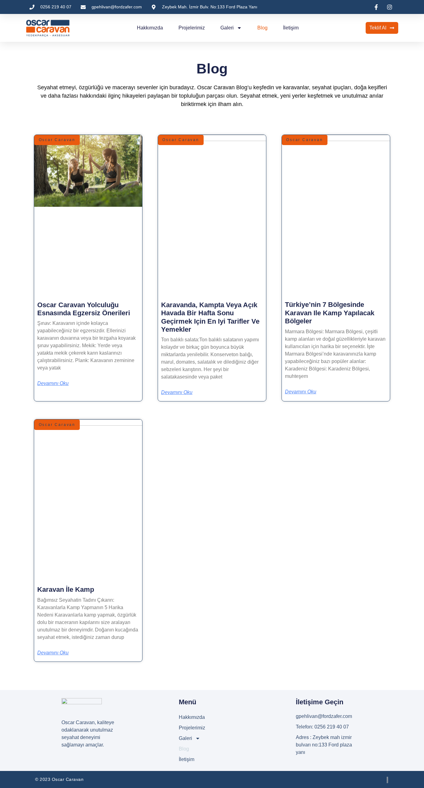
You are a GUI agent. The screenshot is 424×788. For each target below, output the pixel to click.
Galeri (227, 27)
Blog (262, 27)
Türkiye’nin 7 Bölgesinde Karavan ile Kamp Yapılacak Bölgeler (329, 313)
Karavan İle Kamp (65, 589)
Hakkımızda (150, 27)
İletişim (291, 27)
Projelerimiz (191, 27)
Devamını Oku (53, 383)
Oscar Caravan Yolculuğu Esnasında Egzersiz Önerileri (83, 309)
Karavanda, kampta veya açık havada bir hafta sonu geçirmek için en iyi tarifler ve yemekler (210, 317)
